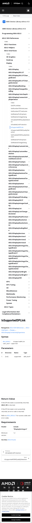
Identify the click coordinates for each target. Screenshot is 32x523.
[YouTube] (18, 487)
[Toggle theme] (29, 3)
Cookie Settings (16, 515)
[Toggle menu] (3, 10)
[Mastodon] (14, 491)
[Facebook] (23, 487)
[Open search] (22, 3)
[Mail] (23, 491)
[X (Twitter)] (9, 487)
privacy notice (20, 510)
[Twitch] (9, 491)
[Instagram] (14, 487)
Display (12, 330)
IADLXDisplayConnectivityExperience (13, 332)
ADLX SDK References (17, 328)
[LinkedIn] (4, 487)
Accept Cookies (16, 520)
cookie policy (5, 511)
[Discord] (28, 487)
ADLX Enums (12, 440)
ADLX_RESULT (6, 341)
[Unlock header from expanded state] (28, 10)
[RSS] (18, 491)
